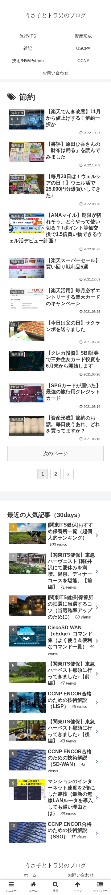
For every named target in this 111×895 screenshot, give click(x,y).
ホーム (30, 875)
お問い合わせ (81, 875)
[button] (99, 644)
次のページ (55, 453)
